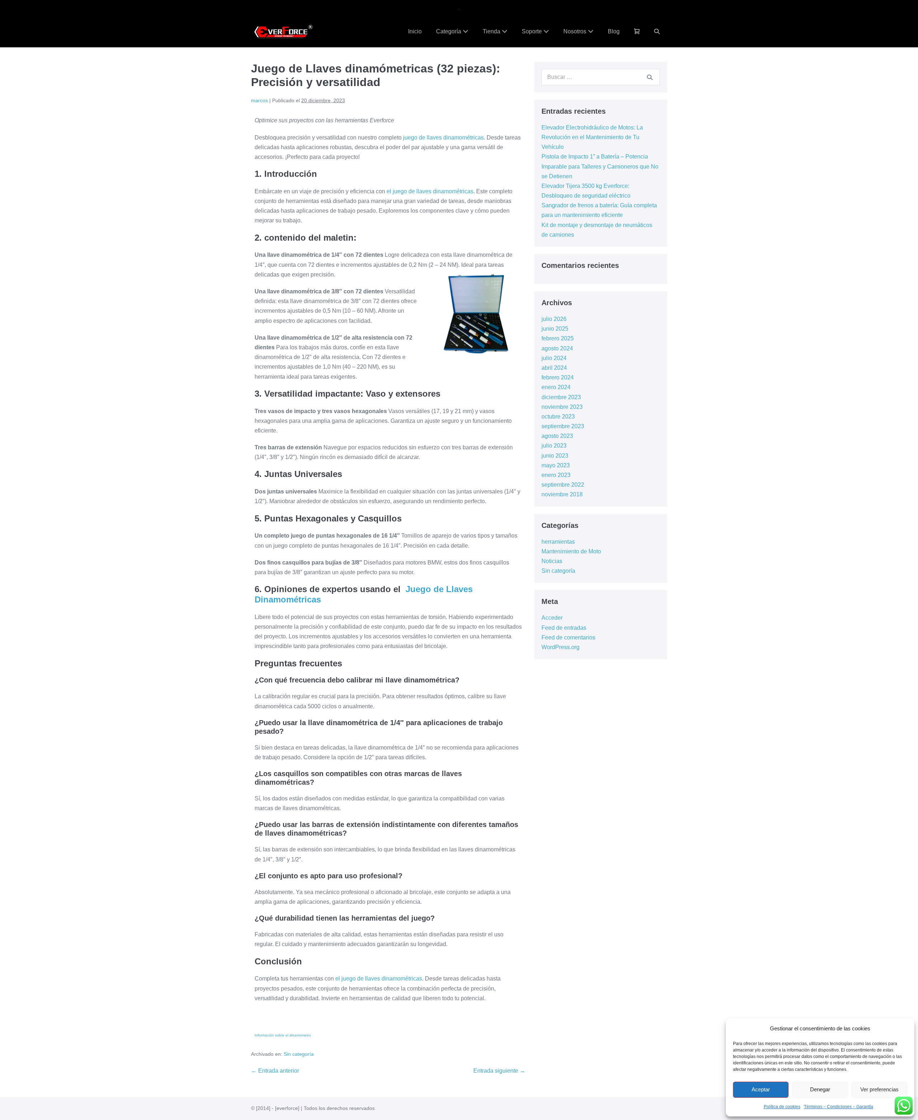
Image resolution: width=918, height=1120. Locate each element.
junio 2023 (554, 456)
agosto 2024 (557, 348)
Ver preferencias (879, 1089)
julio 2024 (554, 358)
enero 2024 (556, 387)
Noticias (551, 561)
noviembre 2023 (562, 407)
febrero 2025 (557, 338)
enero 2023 (556, 475)
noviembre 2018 (562, 494)
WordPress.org (560, 647)
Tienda (492, 31)
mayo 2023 (555, 465)
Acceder (552, 618)
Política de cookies (782, 1106)
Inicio (415, 31)
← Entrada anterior (275, 1071)
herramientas (558, 542)
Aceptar (761, 1089)
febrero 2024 (557, 377)
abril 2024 (554, 368)
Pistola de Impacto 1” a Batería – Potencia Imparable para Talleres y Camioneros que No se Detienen (599, 166)
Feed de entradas (563, 628)
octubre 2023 (558, 416)
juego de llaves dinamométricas (443, 137)
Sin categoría (299, 1054)
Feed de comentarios (568, 637)
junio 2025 (554, 329)
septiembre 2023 (562, 426)
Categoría (449, 31)
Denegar (820, 1089)
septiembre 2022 (562, 485)
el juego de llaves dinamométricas (430, 191)
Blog (614, 31)
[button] (657, 31)
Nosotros (575, 31)
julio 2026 (554, 319)
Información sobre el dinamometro (283, 1035)
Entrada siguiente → (499, 1071)
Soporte (532, 31)
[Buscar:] (600, 77)
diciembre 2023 (561, 397)
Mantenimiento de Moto (571, 551)
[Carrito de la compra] (637, 31)
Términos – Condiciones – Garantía (838, 1106)
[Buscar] (649, 77)
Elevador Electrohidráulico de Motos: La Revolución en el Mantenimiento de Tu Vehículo (592, 137)
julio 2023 (554, 446)
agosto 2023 (557, 436)
